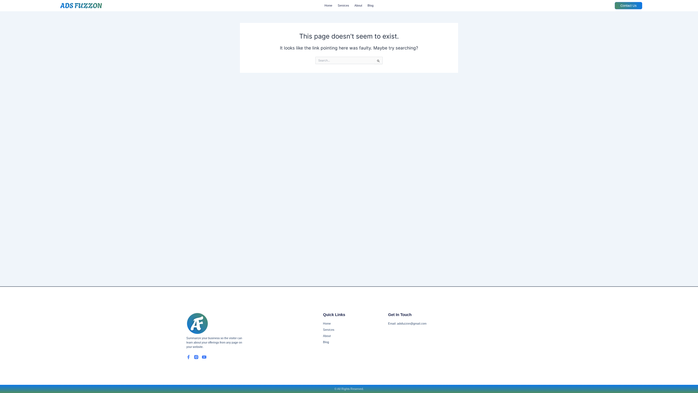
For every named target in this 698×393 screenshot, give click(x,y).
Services (343, 5)
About (358, 5)
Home (328, 5)
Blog (371, 5)
